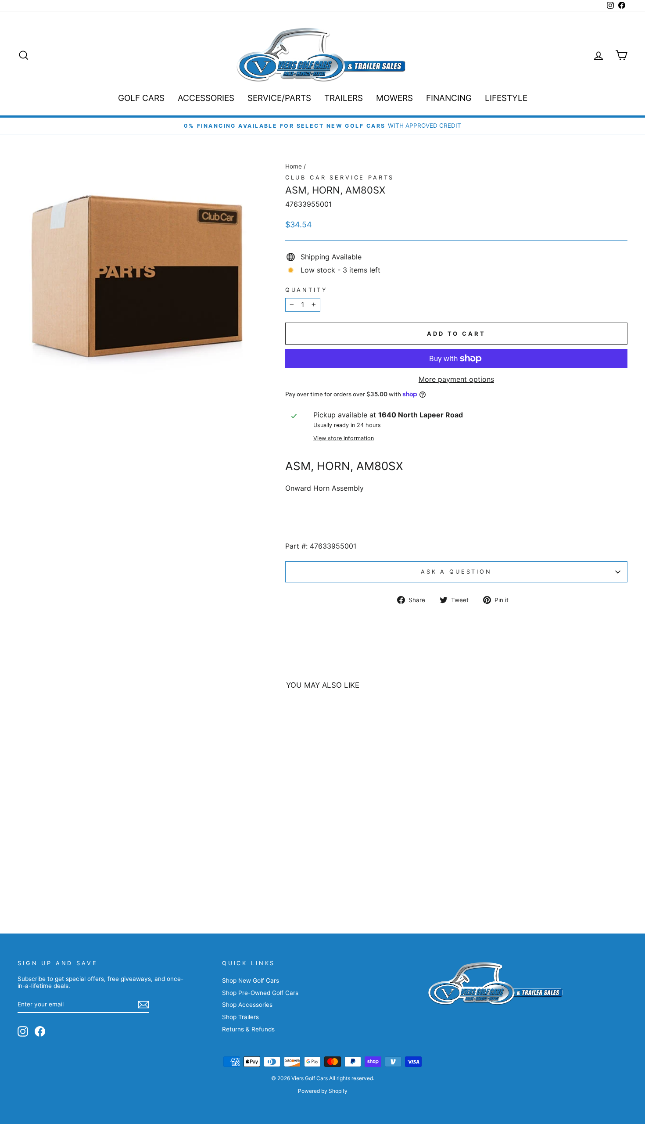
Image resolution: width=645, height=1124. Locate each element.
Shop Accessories (247, 1004)
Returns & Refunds (248, 1029)
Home (293, 166)
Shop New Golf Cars (250, 980)
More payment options (456, 379)
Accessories (206, 98)
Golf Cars (141, 98)
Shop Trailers (240, 1016)
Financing (449, 98)
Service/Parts (279, 98)
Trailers (343, 98)
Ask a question (456, 571)
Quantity (306, 290)
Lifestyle (506, 98)
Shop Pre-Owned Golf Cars (260, 992)
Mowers (394, 98)
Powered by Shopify (323, 1091)
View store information (343, 438)
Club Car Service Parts (339, 177)
